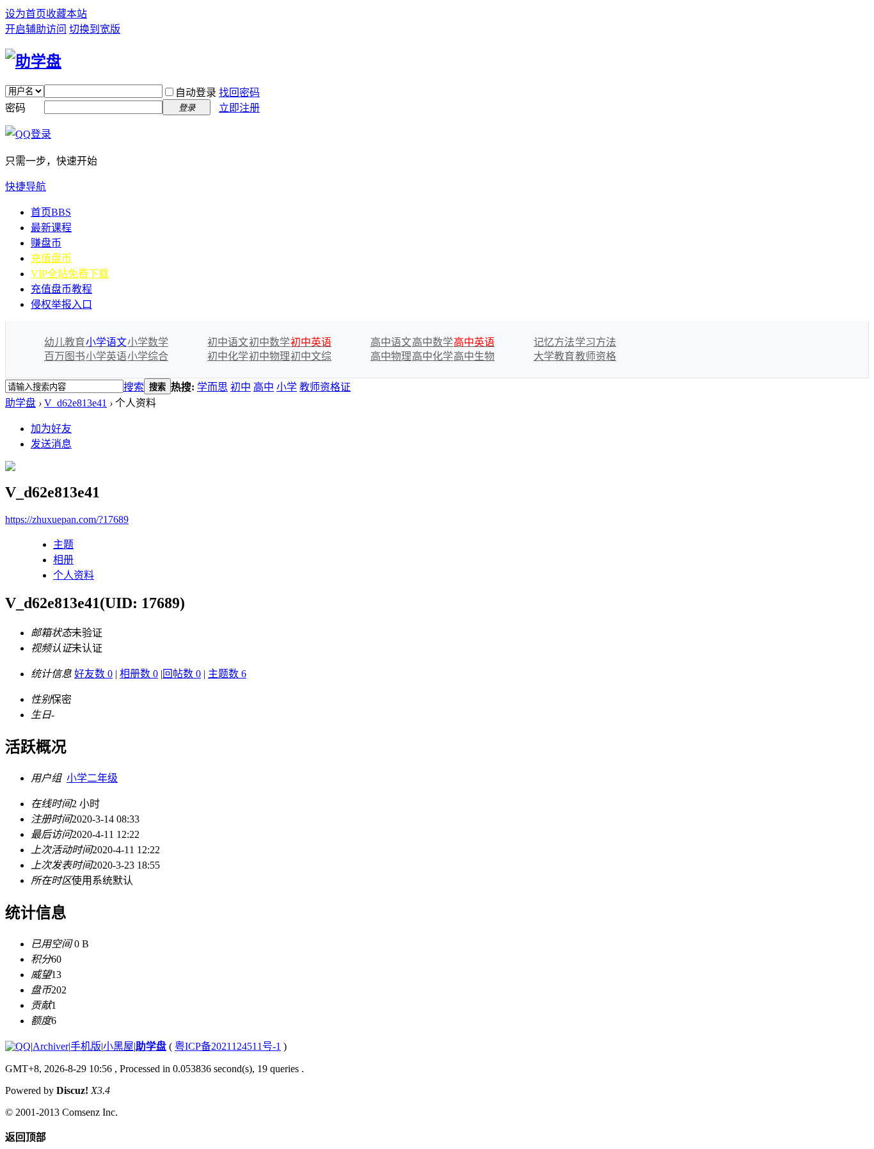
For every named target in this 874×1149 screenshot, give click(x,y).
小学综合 (147, 356)
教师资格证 (325, 387)
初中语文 (227, 342)
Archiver (50, 1046)
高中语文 (390, 342)
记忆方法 (554, 342)
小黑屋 (118, 1046)
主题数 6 (227, 673)
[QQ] (18, 1046)
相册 (63, 559)
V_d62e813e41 (75, 403)
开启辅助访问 (36, 29)
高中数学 (432, 342)
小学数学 (147, 342)
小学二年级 (92, 778)
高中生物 (474, 356)
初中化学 (227, 356)
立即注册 (239, 107)
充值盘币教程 (61, 289)
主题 (63, 544)
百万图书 (64, 356)
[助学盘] (33, 61)
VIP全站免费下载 (70, 273)
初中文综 (310, 356)
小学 (286, 387)
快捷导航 (25, 186)
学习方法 (595, 342)
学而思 (212, 387)
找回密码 (239, 92)
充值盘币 (51, 258)
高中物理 (390, 356)
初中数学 (269, 342)
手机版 (85, 1046)
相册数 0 (139, 673)
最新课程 (51, 227)
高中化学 (432, 356)
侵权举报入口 (61, 304)
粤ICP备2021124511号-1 (228, 1046)
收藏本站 (66, 13)
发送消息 (51, 443)
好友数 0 (93, 673)
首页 (51, 212)
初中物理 (269, 356)
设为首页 (25, 13)
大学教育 (554, 356)
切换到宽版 (94, 29)
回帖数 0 (182, 673)
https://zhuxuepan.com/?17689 (67, 519)
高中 (263, 387)
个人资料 (73, 575)
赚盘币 (46, 242)
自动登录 (195, 92)
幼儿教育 (64, 342)
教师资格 (595, 356)
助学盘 (20, 403)
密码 (15, 107)
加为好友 (51, 428)
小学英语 (106, 356)
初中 (240, 387)
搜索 (133, 387)
